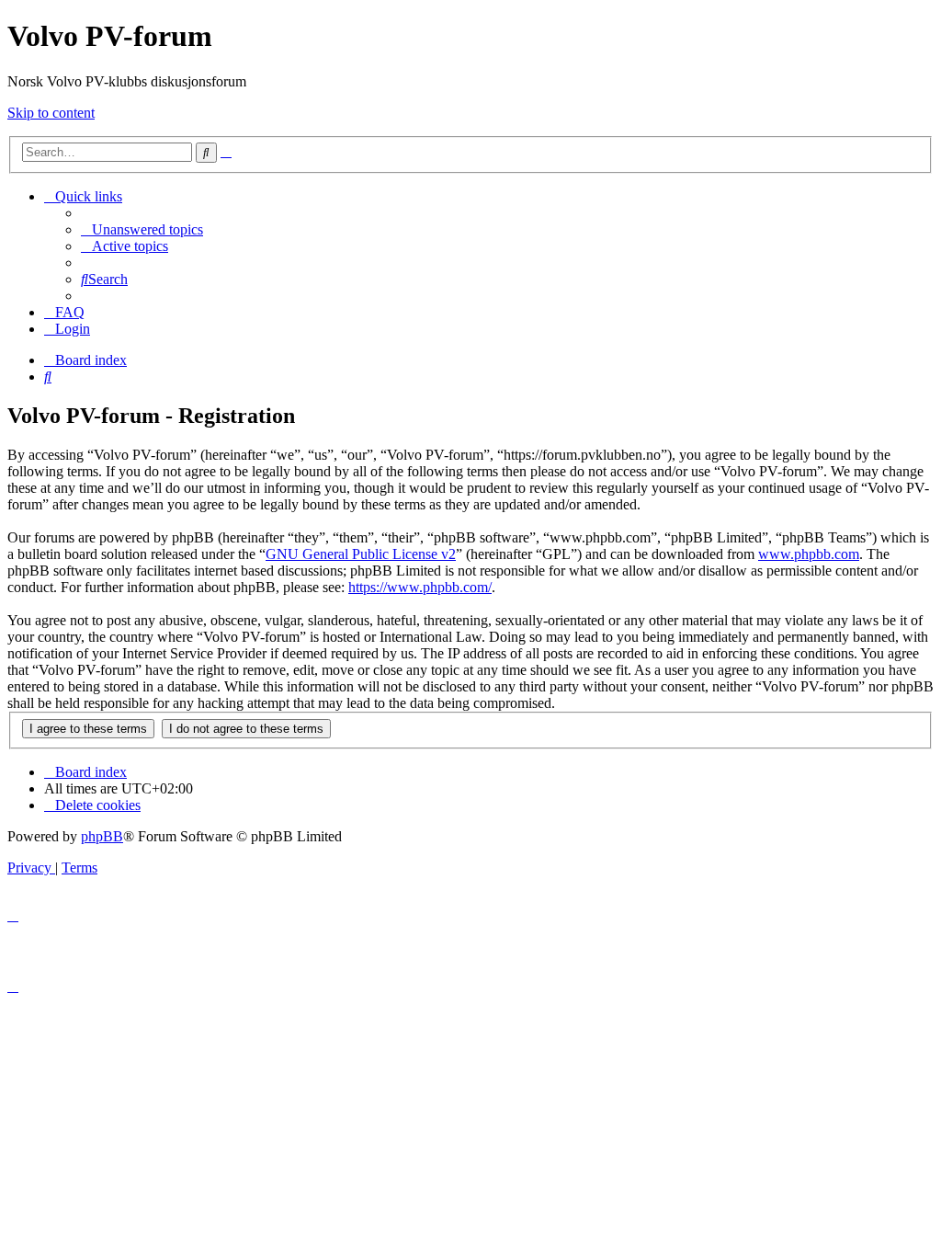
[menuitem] (142, 229)
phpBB (102, 836)
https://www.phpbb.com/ (420, 587)
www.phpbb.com (808, 554)
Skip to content (51, 112)
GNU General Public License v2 (361, 554)
